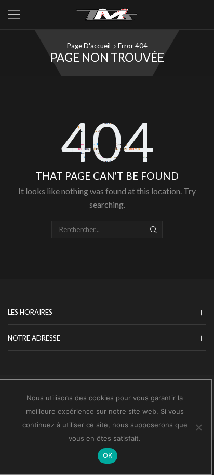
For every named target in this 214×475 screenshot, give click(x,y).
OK (108, 455)
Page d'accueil (89, 46)
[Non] (198, 427)
